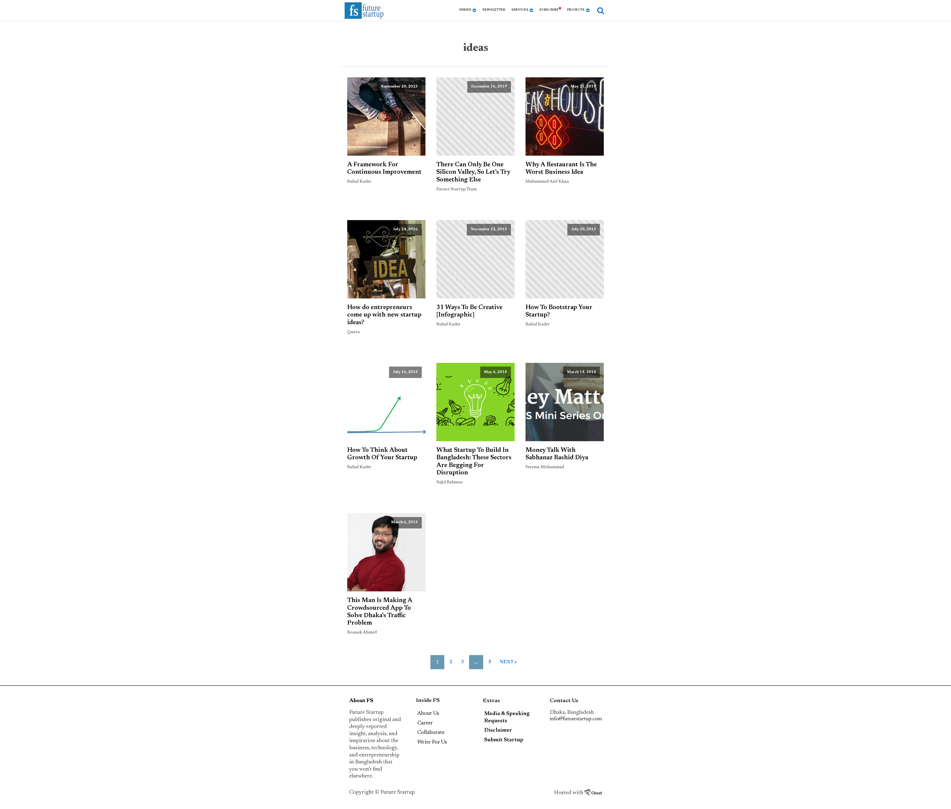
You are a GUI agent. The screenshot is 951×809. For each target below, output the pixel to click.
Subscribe (548, 9)
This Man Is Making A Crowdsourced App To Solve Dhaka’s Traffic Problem (379, 611)
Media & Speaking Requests (507, 717)
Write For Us (432, 742)
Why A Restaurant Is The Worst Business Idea (561, 168)
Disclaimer (498, 730)
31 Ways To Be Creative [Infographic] (469, 311)
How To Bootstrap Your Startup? (559, 311)
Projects (576, 9)
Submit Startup (503, 740)
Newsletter (493, 9)
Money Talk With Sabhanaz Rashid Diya (557, 454)
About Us (428, 713)
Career (425, 723)
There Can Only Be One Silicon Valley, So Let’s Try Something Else (473, 172)
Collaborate (431, 732)
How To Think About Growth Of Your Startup (382, 454)
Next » (508, 662)
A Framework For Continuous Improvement (384, 168)
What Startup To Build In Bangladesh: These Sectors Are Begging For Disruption (473, 461)
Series (465, 9)
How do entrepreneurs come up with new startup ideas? (384, 315)
